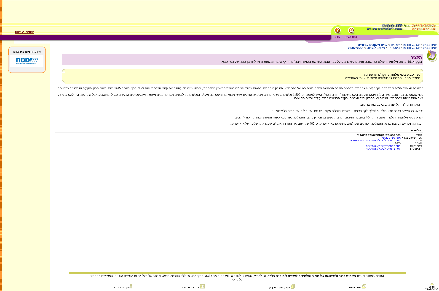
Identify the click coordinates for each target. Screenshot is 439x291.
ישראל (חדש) (411, 45)
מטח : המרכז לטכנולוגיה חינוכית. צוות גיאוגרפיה (375, 140)
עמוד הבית (430, 45)
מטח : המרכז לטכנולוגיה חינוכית (383, 146)
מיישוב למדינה (376, 47)
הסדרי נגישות (24, 32)
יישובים (395, 45)
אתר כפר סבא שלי (391, 137)
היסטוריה (394, 47)
